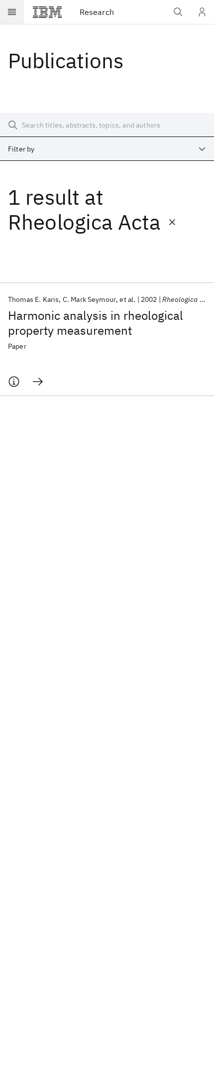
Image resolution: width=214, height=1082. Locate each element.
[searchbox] (107, 125)
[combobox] (107, 149)
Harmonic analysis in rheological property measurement (95, 323)
